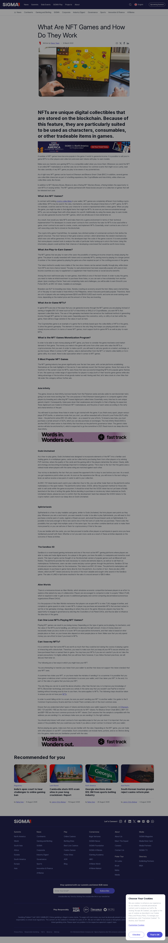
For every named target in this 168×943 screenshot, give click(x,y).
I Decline (136, 935)
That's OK (154, 935)
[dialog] (84, 471)
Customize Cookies (136, 925)
